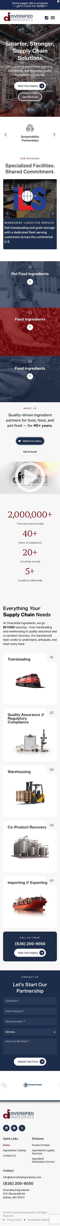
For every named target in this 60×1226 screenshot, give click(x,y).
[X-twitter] (22, 1128)
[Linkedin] (6, 1128)
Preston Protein (41, 1145)
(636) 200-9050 (30, 943)
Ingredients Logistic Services (43, 1152)
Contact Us (9, 1155)
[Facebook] (14, 1128)
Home (6, 1145)
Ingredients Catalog (14, 1150)
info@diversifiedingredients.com (22, 1177)
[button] (52, 17)
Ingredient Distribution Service (43, 1160)
